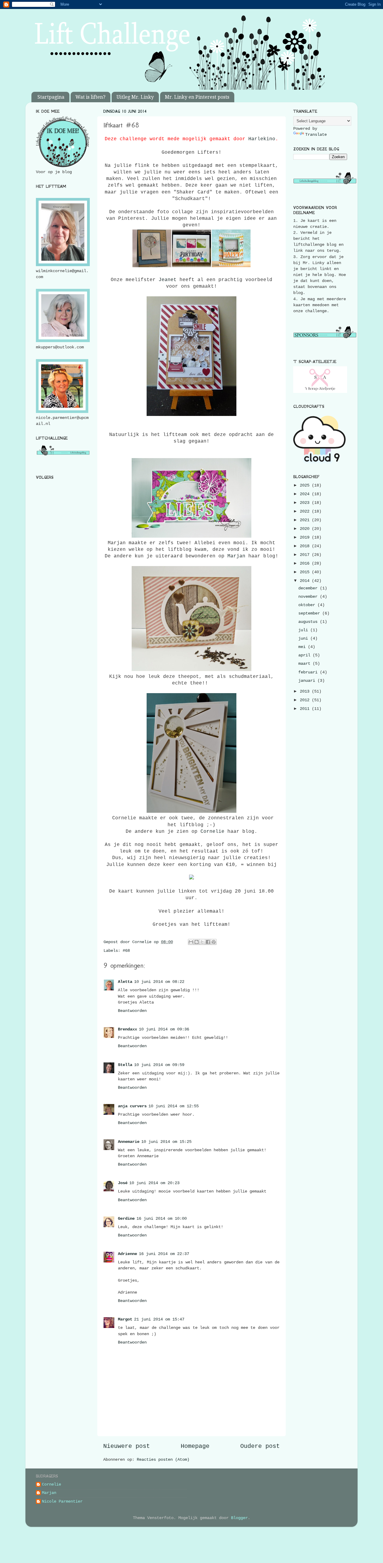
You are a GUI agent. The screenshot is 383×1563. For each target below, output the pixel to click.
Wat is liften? (90, 97)
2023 (306, 502)
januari (307, 680)
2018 (306, 546)
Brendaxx (127, 1029)
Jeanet (168, 280)
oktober (307, 605)
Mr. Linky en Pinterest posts (197, 97)
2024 (306, 494)
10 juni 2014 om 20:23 (154, 1183)
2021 (306, 520)
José (122, 1183)
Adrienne (127, 1253)
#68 (126, 950)
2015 (306, 572)
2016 (306, 563)
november (309, 596)
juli (304, 630)
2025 (306, 485)
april (305, 655)
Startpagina (50, 97)
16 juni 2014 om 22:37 (164, 1253)
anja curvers (132, 1106)
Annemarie (128, 1141)
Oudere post (260, 1446)
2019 (306, 537)
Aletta (125, 981)
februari (309, 672)
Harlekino (261, 139)
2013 (306, 691)
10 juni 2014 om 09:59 (159, 1064)
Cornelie (212, 831)
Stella (125, 1064)
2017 (306, 554)
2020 (306, 528)
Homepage (195, 1446)
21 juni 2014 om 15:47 (159, 1319)
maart (305, 663)
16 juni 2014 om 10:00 (161, 1218)
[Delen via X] (202, 942)
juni (304, 638)
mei (303, 646)
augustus (309, 621)
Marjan (236, 556)
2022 (306, 511)
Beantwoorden (132, 1010)
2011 (306, 708)
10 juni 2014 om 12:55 (173, 1106)
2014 (306, 580)
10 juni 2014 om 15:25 (166, 1141)
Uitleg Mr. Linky (135, 97)
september (310, 613)
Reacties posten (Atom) (163, 1459)
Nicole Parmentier (62, 1501)
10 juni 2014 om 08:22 (159, 981)
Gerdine (126, 1218)
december (309, 588)
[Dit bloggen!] (197, 942)
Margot (125, 1319)
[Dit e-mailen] (191, 942)
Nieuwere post (126, 1446)
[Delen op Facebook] (208, 942)
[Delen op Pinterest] (214, 942)
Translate (316, 134)
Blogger (239, 1517)
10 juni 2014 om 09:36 (164, 1029)
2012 (306, 700)
